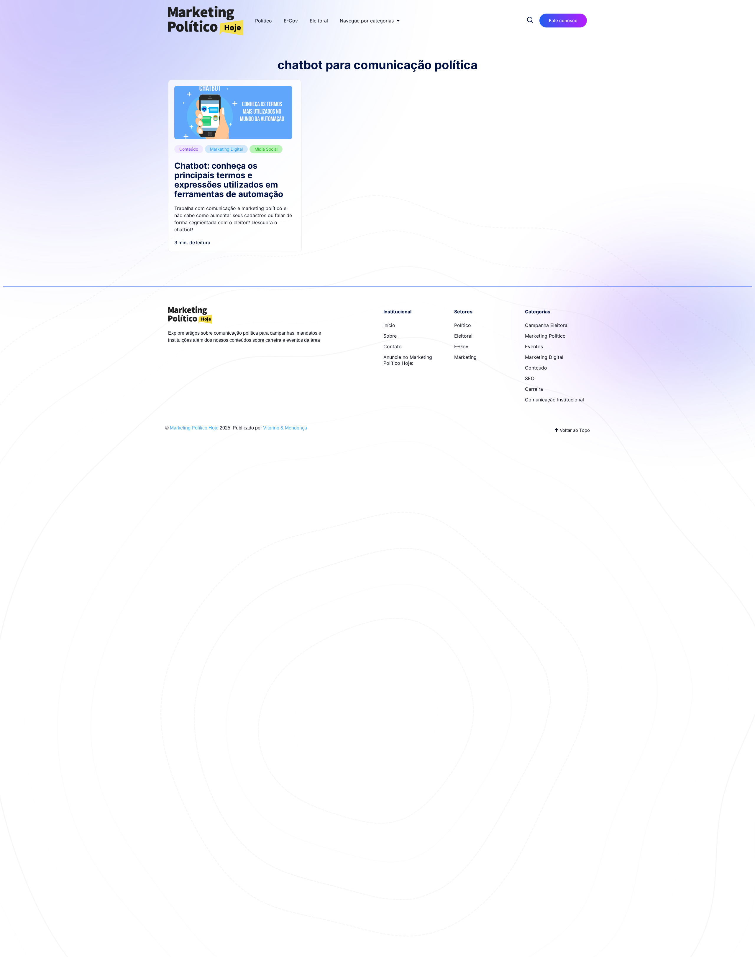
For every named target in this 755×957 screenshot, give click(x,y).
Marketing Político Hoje (194, 427)
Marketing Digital (226, 149)
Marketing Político (545, 336)
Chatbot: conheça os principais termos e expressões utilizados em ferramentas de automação (228, 180)
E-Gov (291, 21)
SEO (529, 378)
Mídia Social (266, 149)
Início (389, 325)
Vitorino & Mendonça (285, 427)
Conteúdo (188, 149)
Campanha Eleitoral (547, 325)
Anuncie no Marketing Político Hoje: (407, 360)
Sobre (390, 336)
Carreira (534, 389)
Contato (392, 346)
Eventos (534, 346)
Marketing (465, 357)
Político (263, 21)
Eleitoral (319, 21)
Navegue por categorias (367, 21)
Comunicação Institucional (554, 400)
